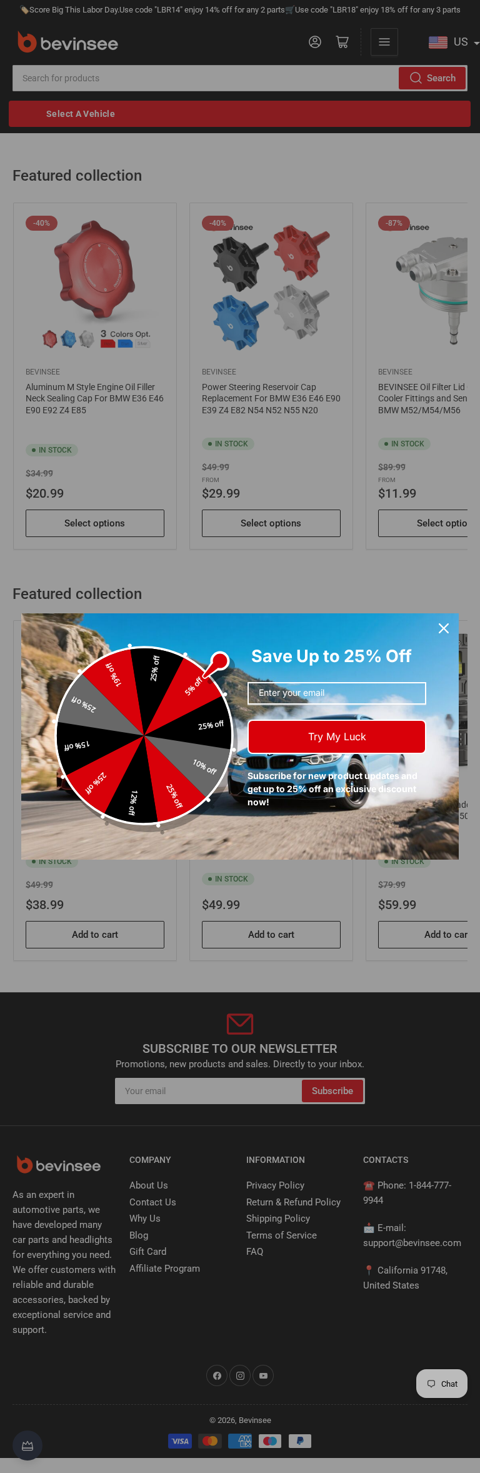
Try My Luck (337, 736)
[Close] (444, 628)
